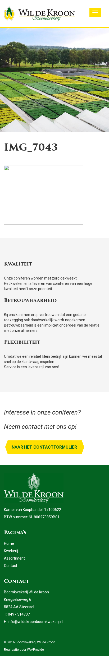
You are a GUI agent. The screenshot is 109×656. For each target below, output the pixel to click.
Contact (10, 566)
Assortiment (14, 558)
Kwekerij (11, 551)
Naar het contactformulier (44, 447)
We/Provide (35, 650)
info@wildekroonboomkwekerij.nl (35, 622)
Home (9, 543)
